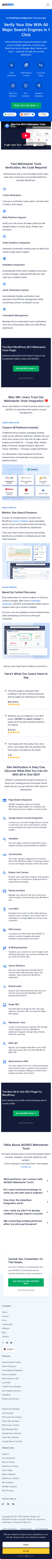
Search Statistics (21, 521)
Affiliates (5, 1328)
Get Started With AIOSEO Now (26, 1282)
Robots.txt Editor (17, 891)
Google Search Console (12, 1441)
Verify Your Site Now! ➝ (26, 105)
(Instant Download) (26, 1290)
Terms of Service (10, 1529)
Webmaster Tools (17, 1023)
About (4, 1312)
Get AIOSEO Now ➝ (26, 368)
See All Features (26, 378)
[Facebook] (7, 1343)
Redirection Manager (11, 1409)
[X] (3, 1343)
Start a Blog (7, 1470)
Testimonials (7, 1324)
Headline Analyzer (9, 1487)
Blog (4, 1333)
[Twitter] (3, 1504)
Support (5, 1454)
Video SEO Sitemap (10, 1437)
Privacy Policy (26, 1529)
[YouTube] (11, 1343)
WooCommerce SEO (18, 1061)
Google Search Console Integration (26, 818)
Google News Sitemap (11, 1433)
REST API (13, 1043)
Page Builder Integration (20, 800)
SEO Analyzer (7, 1483)
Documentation (8, 1458)
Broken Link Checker (19, 872)
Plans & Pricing (8, 1462)
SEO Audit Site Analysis (12, 1417)
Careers (5, 1316)
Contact (5, 1337)
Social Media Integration (12, 1370)
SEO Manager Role (10, 1429)
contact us (26, 1167)
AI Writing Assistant (18, 948)
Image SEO (14, 1004)
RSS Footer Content (10, 1425)
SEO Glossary (7, 1491)
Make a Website (9, 1474)
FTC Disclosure (41, 1529)
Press (4, 1320)
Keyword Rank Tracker (11, 1362)
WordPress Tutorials (10, 1478)
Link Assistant (15, 854)
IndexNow (13, 839)
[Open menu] (48, 5)
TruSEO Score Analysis (11, 1387)
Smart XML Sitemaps (10, 1421)
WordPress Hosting (10, 1466)
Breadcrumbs (15, 986)
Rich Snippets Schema (11, 1391)
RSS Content (15, 929)
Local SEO (14, 909)
